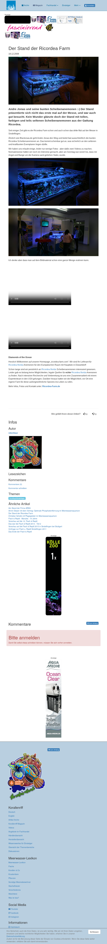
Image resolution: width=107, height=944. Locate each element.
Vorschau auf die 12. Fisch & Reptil (22, 521)
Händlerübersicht (15, 835)
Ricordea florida (15, 365)
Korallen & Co (14, 870)
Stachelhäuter (14, 886)
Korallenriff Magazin (16, 823)
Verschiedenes (14, 890)
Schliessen (94, 932)
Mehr (76, 5)
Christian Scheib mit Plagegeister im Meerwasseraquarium (32, 516)
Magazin (39, 5)
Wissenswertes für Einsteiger (20, 843)
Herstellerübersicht (16, 839)
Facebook (14, 913)
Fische (11, 866)
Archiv (26, 5)
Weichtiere (12, 893)
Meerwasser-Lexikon (17, 862)
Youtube (14, 909)
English (11, 816)
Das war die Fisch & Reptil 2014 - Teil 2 (24, 523)
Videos (11, 827)
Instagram (14, 916)
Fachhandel (52, 5)
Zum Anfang (93, 623)
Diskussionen (13, 851)
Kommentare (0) (15, 484)
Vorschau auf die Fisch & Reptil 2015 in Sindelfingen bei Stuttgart (35, 526)
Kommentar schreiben (17, 488)
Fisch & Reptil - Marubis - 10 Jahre (22, 518)
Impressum (15, 927)
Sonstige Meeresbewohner (19, 882)
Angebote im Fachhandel (18, 831)
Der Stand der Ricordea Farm (20, 513)
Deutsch (11, 812)
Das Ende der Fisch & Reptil (20, 531)
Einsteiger (66, 5)
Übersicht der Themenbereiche (21, 847)
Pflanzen (12, 878)
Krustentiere (13, 874)
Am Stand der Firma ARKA (19, 508)
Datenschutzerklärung (16, 936)
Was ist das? (13, 897)
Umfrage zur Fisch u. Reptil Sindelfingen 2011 (27, 529)
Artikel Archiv (13, 819)
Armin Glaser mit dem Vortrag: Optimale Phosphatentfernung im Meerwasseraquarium (44, 510)
